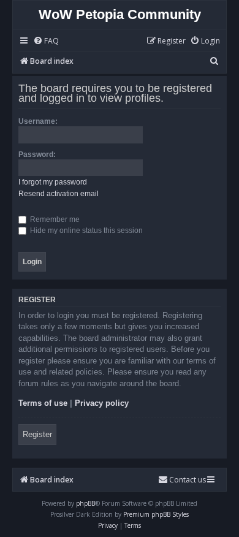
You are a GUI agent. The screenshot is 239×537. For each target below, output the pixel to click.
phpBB (85, 503)
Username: (38, 121)
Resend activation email (58, 193)
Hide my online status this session (85, 230)
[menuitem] (46, 41)
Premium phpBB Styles (156, 514)
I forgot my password (52, 182)
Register (37, 434)
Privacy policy (102, 403)
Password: (37, 154)
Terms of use (42, 403)
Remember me (54, 219)
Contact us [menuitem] (187, 479)
